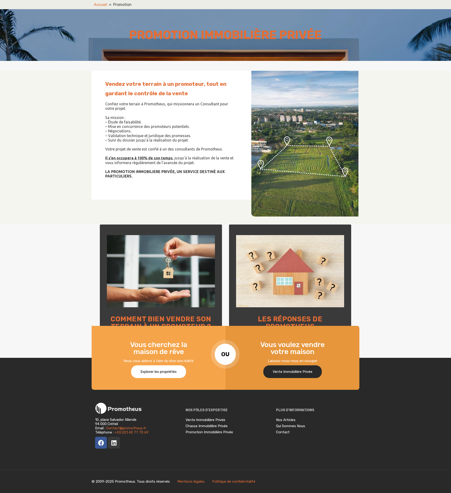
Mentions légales (191, 481)
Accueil (100, 4)
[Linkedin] (114, 443)
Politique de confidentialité (233, 481)
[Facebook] (101, 443)
